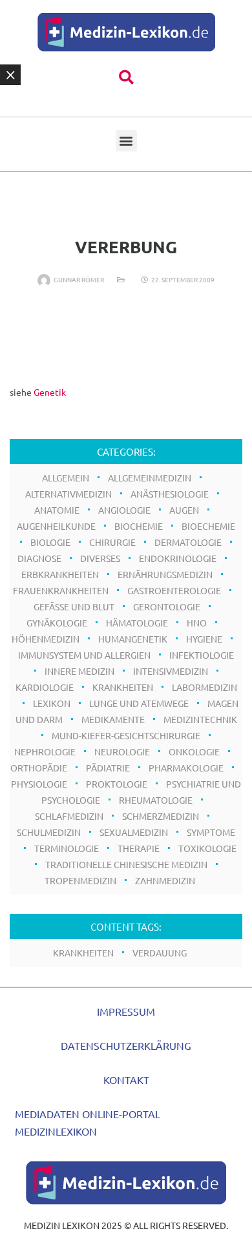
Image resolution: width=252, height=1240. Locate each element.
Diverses (100, 558)
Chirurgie (112, 542)
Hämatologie (137, 622)
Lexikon (51, 703)
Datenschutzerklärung (126, 1045)
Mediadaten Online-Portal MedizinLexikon (87, 1122)
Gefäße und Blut (74, 606)
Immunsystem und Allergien (84, 655)
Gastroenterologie (174, 590)
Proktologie (116, 784)
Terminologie (66, 848)
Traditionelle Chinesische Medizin (126, 864)
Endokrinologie (177, 558)
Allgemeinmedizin (149, 477)
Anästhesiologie (170, 493)
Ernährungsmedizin (165, 574)
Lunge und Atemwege (139, 703)
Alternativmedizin (68, 493)
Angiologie (124, 510)
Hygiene (204, 638)
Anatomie (56, 510)
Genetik (50, 392)
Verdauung (159, 952)
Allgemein (65, 477)
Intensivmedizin (170, 671)
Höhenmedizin (45, 638)
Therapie (139, 848)
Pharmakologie (186, 767)
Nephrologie (45, 751)
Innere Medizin (79, 671)
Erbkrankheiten (60, 574)
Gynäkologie (56, 622)
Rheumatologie (156, 800)
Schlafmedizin (69, 816)
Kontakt (126, 1079)
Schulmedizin (49, 832)
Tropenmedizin (80, 880)
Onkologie (194, 751)
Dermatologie (188, 542)
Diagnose (39, 558)
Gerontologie (166, 606)
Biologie (50, 542)
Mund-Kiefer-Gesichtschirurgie (126, 735)
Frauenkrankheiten (61, 590)
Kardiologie (45, 687)
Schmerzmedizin (160, 816)
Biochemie (138, 526)
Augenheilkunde (56, 526)
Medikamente (113, 719)
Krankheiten (122, 687)
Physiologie (39, 784)
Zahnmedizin (165, 880)
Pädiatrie (108, 767)
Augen (184, 510)
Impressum (126, 1011)
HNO (197, 622)
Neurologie (122, 751)
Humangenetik (132, 638)
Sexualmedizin (134, 832)
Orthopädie (38, 767)
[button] (126, 77)
